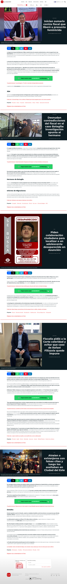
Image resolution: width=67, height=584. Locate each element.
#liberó (37, 102)
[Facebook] (51, 575)
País (54, 229)
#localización (26, 312)
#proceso (31, 439)
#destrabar (26, 439)
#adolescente (33, 312)
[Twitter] (54, 575)
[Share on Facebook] (9, 48)
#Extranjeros (14, 549)
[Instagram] (56, 575)
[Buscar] (65, 2)
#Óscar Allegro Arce (41, 312)
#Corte (21, 439)
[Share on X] (13, 48)
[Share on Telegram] (21, 48)
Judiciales (54, 18)
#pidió (17, 439)
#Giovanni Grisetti (19, 312)
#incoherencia (25, 203)
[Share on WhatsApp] (17, 48)
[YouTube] (59, 575)
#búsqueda (48, 312)
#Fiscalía (14, 102)
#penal (35, 439)
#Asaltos (20, 549)
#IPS (47, 203)
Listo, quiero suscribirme (46, 566)
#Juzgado (14, 203)
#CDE (38, 549)
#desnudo (19, 203)
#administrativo (28, 102)
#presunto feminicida (44, 102)
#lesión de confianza (49, 439)
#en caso (35, 203)
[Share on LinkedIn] (30, 48)
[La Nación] (6, 2)
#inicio (17, 102)
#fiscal (33, 102)
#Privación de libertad (27, 549)
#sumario (22, 102)
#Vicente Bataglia (41, 203)
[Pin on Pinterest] (26, 48)
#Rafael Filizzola (41, 439)
